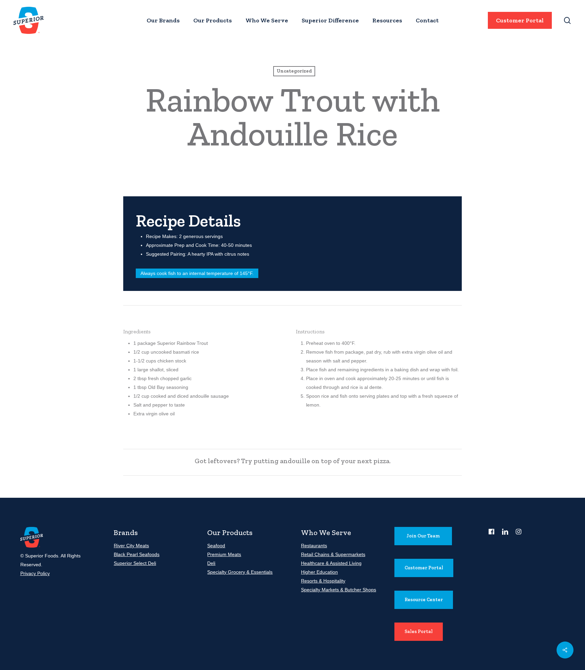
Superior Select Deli (135, 563)
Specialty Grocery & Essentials (240, 572)
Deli (211, 563)
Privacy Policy (35, 573)
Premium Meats (224, 554)
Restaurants (314, 545)
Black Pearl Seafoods (136, 554)
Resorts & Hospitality (323, 581)
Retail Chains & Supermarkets (333, 554)
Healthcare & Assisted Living (331, 563)
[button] (423, 536)
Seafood (216, 545)
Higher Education (319, 572)
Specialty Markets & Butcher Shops (338, 589)
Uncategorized (294, 71)
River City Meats (131, 545)
